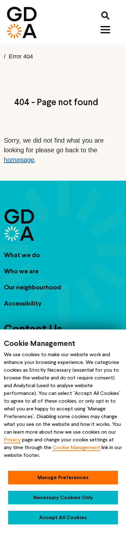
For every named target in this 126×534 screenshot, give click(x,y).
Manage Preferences (63, 477)
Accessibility (22, 303)
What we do (22, 254)
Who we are (21, 271)
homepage (19, 159)
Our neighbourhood (32, 287)
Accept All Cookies (63, 517)
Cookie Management (76, 447)
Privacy (12, 439)
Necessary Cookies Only (63, 497)
